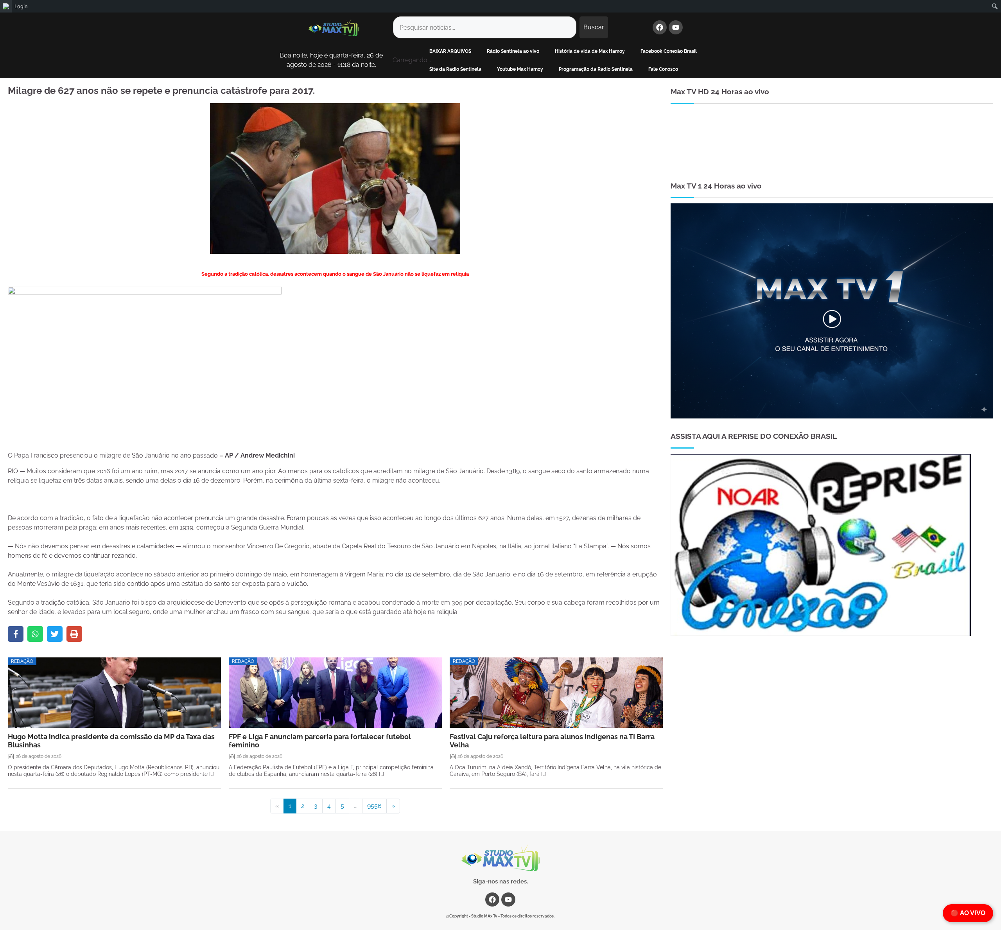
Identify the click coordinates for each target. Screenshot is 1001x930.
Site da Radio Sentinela (455, 69)
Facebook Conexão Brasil (668, 51)
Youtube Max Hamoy (520, 69)
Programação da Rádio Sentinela (596, 69)
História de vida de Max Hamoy (590, 51)
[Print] (74, 634)
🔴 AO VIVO (968, 913)
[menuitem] (6, 6)
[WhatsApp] (35, 634)
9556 (374, 806)
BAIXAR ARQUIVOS (450, 51)
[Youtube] (676, 27)
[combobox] (484, 27)
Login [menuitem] (21, 6)
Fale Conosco (663, 69)
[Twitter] (55, 634)
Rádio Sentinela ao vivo (513, 51)
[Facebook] (660, 27)
